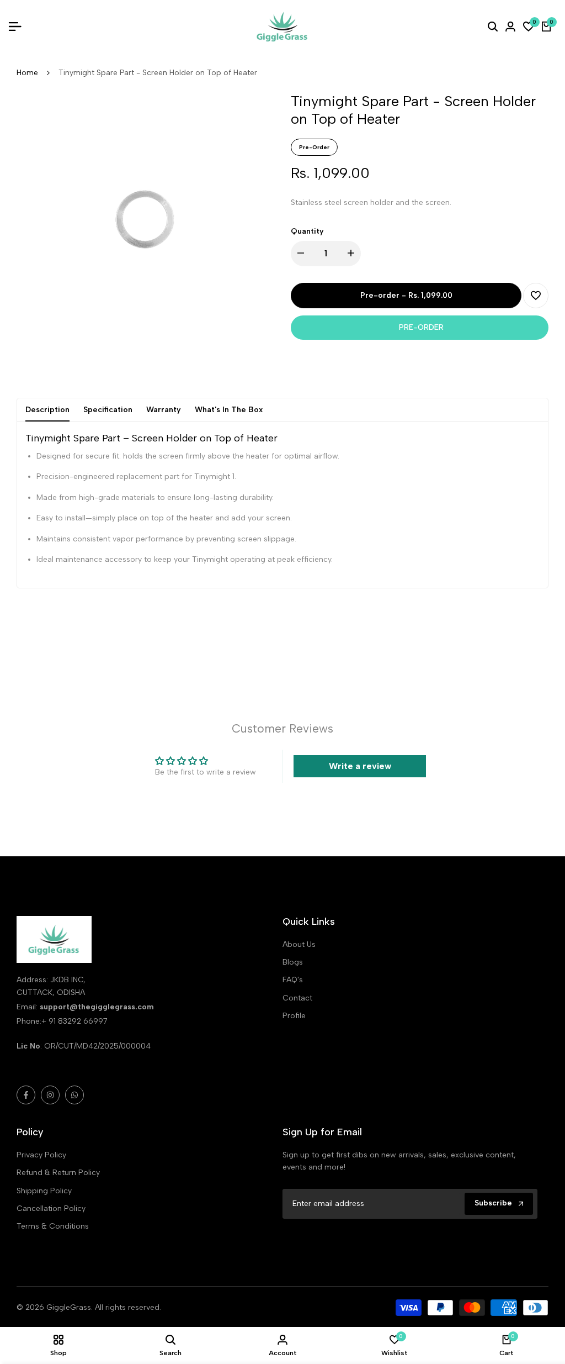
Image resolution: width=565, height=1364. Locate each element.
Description (47, 409)
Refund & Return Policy (58, 1172)
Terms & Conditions (53, 1226)
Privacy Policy (41, 1155)
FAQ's (292, 979)
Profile (294, 1015)
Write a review (360, 766)
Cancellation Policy (51, 1208)
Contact (297, 998)
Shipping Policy (44, 1191)
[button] (535, 295)
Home (27, 72)
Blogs (292, 962)
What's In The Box (229, 409)
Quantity (307, 231)
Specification (107, 409)
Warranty (163, 409)
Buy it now (420, 327)
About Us (299, 944)
